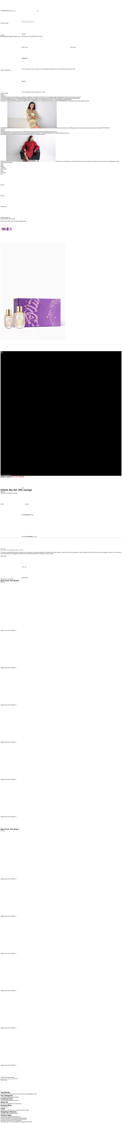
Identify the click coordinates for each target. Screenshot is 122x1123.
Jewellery (16, 1097)
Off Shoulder (30, 134)
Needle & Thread (5, 101)
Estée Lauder (6, 477)
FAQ (7, 1100)
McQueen (62, 99)
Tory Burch (55, 101)
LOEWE (8, 99)
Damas (5, 98)
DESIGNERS (4, 128)
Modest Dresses (41, 131)
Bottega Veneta (32, 97)
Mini (2, 134)
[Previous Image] (11, 237)
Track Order (16, 1100)
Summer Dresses (22, 131)
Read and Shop (4, 1107)
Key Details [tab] (9, 550)
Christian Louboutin (76, 97)
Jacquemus (67, 98)
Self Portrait (48, 133)
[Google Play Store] (15, 1116)
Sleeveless (24, 134)
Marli (58, 99)
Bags (9, 1097)
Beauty (12, 1097)
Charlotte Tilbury (64, 97)
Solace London (40, 101)
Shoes (6, 1097)
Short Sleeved (17, 134)
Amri (7, 133)
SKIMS (35, 101)
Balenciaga (25, 97)
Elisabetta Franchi (25, 98)
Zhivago (81, 101)
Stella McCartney (48, 101)
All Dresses (3, 131)
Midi (4, 134)
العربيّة (37, 10)
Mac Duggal (32, 99)
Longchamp (13, 99)
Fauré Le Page (34, 98)
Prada (16, 101)
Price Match (26, 1110)
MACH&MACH (25, 99)
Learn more (34, 536)
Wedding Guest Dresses (51, 131)
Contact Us (3, 1100)
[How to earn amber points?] (11, 520)
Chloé (69, 97)
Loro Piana (18, 99)
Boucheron (39, 97)
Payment (10, 1100)
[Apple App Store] (5, 1116)
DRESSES (3, 161)
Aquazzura (20, 97)
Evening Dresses (13, 131)
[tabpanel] (61, 553)
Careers (7, 1103)
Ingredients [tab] (13, 550)
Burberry (53, 97)
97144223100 (17, 1120)
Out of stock (3, 548)
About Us (3, 1103)
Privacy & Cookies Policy (16, 1110)
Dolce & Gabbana (16, 98)
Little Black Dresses (32, 131)
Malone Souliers (39, 99)
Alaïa (8, 97)
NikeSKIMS (12, 101)
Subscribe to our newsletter (7, 1077)
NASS (70, 99)
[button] (2, 35)
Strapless (42, 134)
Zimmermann (86, 101)
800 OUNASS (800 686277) (20, 1119)
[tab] (3, 227)
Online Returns (14, 1113)
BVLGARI (57, 97)
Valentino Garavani (74, 101)
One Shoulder (36, 134)
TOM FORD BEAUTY (63, 101)
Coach (2, 98)
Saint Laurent (25, 1094)
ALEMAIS (3, 133)
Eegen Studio (11, 133)
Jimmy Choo (73, 98)
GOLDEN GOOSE (56, 98)
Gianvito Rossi (48, 98)
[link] (37, 36)
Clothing (3, 1097)
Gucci (62, 98)
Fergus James (41, 98)
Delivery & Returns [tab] (20, 550)
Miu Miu (66, 99)
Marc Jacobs (54, 99)
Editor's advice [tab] (4, 550)
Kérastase (3, 99)
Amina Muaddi (13, 97)
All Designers (4, 97)
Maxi (6, 134)
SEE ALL (3, 582)
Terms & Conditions (5, 1110)
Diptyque (9, 98)
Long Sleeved (10, 134)
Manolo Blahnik (47, 99)
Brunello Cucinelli (46, 97)
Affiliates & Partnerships (15, 1103)
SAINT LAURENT (22, 101)
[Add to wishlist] (16, 543)
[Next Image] (11, 345)
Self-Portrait (30, 101)
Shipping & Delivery (6, 1113)
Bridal (7, 131)
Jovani (77, 98)
